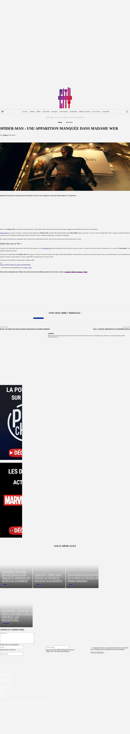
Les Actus (69, 122)
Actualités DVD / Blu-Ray (6, 675)
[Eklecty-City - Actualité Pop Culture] (65, 97)
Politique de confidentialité (33, 705)
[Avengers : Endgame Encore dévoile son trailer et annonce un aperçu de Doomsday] (16, 568)
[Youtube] (18, 88)
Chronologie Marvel (5, 697)
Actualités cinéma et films (6, 672)
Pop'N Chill (70, 705)
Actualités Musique (4, 679)
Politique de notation (46, 705)
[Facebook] (1, 88)
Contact (13, 705)
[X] (24, 138)
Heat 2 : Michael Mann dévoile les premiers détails (111, 329)
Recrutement (56, 705)
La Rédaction (3, 696)
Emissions (2, 694)
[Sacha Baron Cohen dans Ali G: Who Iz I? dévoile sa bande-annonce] (82, 568)
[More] (37, 138)
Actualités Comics (4, 681)
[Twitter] (4, 88)
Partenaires (63, 705)
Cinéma (52, 117)
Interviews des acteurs (5, 693)
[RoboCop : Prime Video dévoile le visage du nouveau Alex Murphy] (49, 568)
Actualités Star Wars (5, 689)
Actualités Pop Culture (5, 671)
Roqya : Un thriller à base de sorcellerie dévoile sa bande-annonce (25, 329)
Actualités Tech (4, 682)
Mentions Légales (20, 705)
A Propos (7, 705)
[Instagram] (11, 88)
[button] (127, 111)
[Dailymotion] (14, 88)
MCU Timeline (78, 705)
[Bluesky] (8, 88)
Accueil (47, 117)
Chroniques (3, 691)
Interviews (6, 623)
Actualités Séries (4, 674)
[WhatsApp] (30, 138)
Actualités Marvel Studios (6, 685)
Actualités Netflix (4, 687)
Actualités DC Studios (5, 686)
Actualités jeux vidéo (5, 678)
